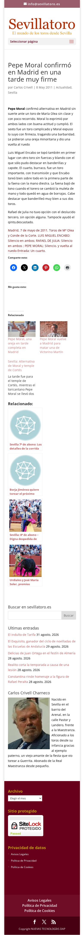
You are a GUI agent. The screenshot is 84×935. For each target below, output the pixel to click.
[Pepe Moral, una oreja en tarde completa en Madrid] (22, 329)
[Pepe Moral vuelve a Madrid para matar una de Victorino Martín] (53, 329)
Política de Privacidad (23, 860)
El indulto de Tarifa (22, 635)
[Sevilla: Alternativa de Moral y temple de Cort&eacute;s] (24, 377)
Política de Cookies (22, 867)
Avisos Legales (20, 854)
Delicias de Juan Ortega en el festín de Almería (41, 653)
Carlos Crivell (23, 87)
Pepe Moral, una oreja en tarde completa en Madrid (20, 345)
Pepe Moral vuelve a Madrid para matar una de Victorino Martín (53, 345)
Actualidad (64, 87)
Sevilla (12, 92)
